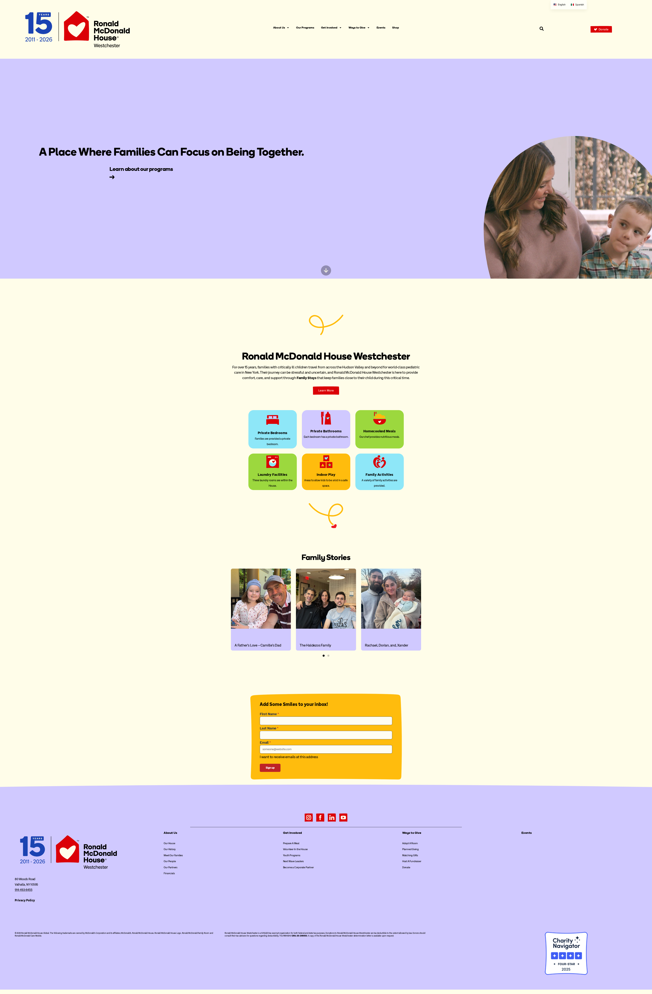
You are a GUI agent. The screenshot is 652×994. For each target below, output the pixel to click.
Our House (169, 843)
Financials (169, 873)
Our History (170, 849)
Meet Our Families (173, 855)
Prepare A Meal (291, 843)
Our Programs (305, 27)
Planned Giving (410, 849)
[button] (324, 656)
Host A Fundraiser (411, 861)
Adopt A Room (410, 843)
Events (381, 27)
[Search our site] (542, 29)
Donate (406, 867)
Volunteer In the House (295, 849)
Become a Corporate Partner (298, 867)
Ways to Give (357, 27)
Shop (395, 27)
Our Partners (170, 867)
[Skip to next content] (326, 270)
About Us (279, 27)
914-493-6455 (23, 890)
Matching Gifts (410, 855)
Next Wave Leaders (293, 861)
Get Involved (329, 27)
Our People (170, 861)
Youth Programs (291, 855)
